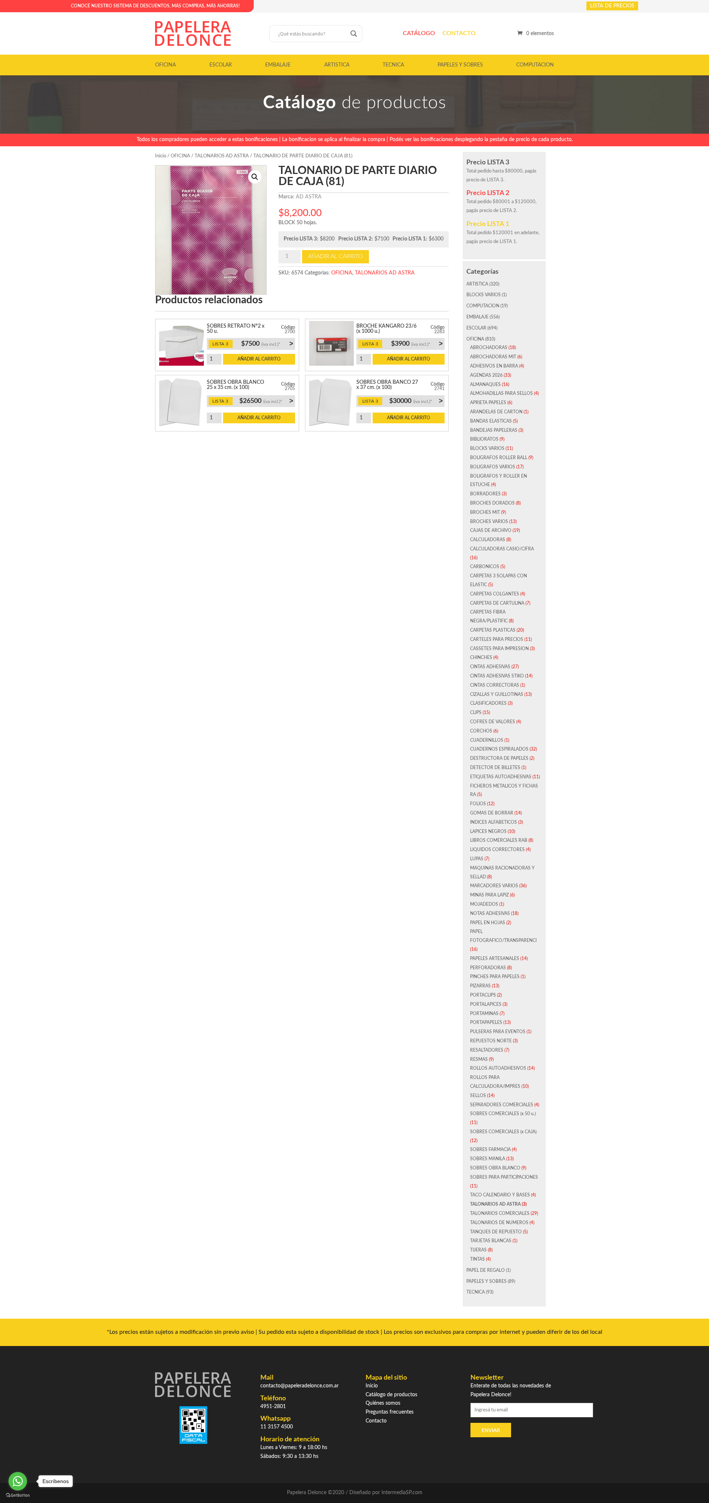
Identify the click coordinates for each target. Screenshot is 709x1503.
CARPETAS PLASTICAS (493, 630)
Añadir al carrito (335, 256)
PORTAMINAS (484, 1013)
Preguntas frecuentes (390, 1412)
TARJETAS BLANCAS (490, 1241)
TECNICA (393, 65)
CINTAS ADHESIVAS (490, 667)
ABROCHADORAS (488, 347)
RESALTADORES (486, 1050)
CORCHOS (481, 731)
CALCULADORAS (487, 539)
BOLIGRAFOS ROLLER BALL (498, 457)
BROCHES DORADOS (492, 503)
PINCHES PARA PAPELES (495, 976)
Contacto (459, 33)
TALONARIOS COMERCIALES (500, 1213)
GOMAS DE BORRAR (491, 813)
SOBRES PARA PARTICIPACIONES (504, 1177)
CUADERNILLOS (486, 740)
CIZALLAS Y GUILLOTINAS (496, 694)
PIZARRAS (480, 986)
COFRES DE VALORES (492, 722)
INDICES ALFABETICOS (493, 822)
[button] (254, 177)
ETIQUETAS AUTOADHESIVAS (500, 777)
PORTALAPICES (485, 1004)
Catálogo (419, 33)
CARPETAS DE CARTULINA (497, 603)
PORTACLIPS (483, 995)
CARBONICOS (484, 566)
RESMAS (479, 1059)
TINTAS (477, 1259)
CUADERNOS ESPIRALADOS (499, 749)
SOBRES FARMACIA (490, 1149)
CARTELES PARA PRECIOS (496, 639)
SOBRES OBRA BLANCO (495, 1168)
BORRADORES (485, 494)
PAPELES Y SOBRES (460, 65)
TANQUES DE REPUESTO (496, 1232)
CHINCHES (481, 657)
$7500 (267, 343)
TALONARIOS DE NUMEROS (499, 1222)
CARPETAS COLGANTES (494, 594)
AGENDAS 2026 (486, 375)
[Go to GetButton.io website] (18, 1495)
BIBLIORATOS (484, 439)
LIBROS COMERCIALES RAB (498, 840)
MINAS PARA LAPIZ (489, 895)
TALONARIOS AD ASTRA (222, 156)
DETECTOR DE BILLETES (495, 767)
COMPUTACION (535, 65)
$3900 (417, 343)
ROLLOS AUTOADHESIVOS (498, 1068)
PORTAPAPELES (486, 1022)
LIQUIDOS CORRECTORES (497, 849)
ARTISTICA (336, 65)
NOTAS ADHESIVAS (490, 913)
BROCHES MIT (485, 512)
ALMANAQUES (485, 384)
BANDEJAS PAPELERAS (493, 430)
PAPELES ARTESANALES (494, 958)
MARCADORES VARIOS (494, 886)
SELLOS (478, 1095)
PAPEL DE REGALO (485, 1270)
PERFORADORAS (488, 968)
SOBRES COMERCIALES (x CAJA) (503, 1132)
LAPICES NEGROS (488, 831)
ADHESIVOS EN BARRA (494, 366)
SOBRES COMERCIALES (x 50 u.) (503, 1113)
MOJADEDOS (484, 904)
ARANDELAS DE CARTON (496, 412)
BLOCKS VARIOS (483, 295)
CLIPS (476, 712)
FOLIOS (478, 804)
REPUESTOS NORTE (491, 1041)
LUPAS (476, 859)
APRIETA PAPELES (488, 402)
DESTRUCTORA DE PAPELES (499, 758)
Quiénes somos (383, 1403)
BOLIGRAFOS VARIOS (492, 467)
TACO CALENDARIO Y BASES (500, 1195)
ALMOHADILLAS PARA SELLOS (501, 393)
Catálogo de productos (391, 1394)
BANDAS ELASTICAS (491, 421)
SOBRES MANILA (487, 1159)
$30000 (416, 400)
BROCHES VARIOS (489, 521)
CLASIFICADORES (488, 703)
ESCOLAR (220, 65)
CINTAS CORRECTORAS (494, 685)
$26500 (266, 400)
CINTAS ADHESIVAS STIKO (497, 676)
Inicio (160, 156)
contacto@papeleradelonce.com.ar (299, 1385)
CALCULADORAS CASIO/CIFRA (502, 549)
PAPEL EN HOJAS (487, 922)
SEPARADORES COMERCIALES (501, 1105)
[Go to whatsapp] (17, 1481)
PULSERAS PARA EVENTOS (497, 1031)
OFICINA (165, 65)
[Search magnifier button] (354, 33)
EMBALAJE (278, 65)
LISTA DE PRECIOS (612, 5)
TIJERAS (478, 1250)
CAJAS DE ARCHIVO (490, 530)
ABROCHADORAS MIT (493, 357)
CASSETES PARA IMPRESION (499, 648)
